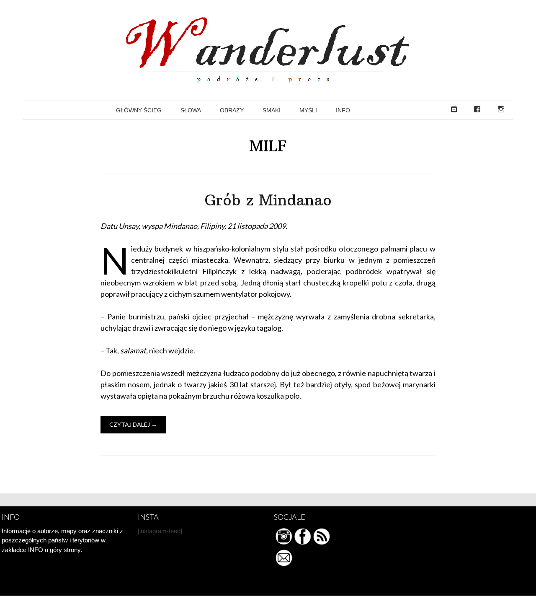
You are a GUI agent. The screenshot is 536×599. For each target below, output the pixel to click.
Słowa (190, 110)
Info (343, 110)
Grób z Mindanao (268, 200)
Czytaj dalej (133, 424)
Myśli (308, 110)
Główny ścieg (139, 110)
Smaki (272, 110)
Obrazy (232, 110)
